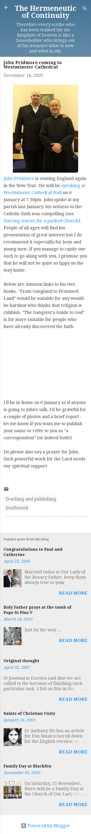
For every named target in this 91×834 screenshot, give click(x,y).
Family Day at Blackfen (27, 766)
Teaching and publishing (31, 499)
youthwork (17, 507)
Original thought (21, 660)
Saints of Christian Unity (29, 713)
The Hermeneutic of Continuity (45, 12)
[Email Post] (6, 490)
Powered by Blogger (48, 825)
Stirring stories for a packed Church (41, 220)
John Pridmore (19, 178)
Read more (73, 593)
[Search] (84, 9)
